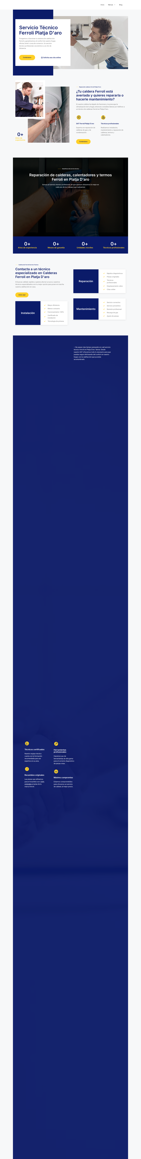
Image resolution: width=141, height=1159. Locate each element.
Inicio (102, 5)
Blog (120, 5)
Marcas (110, 5)
